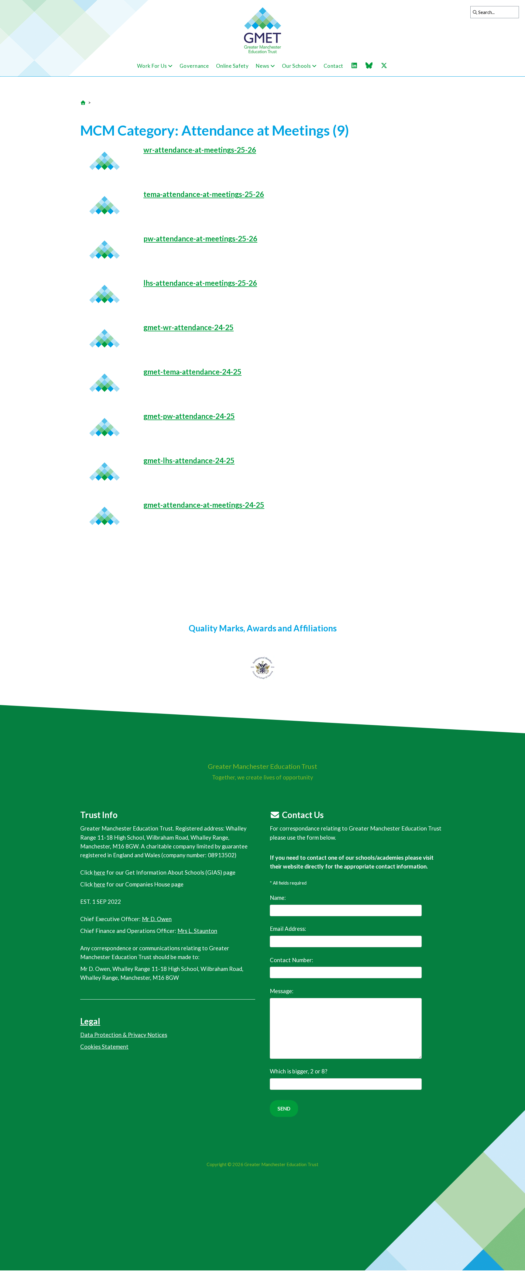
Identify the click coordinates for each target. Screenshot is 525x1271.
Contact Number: (291, 960)
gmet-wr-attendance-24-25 (188, 327)
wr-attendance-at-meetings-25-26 (199, 149)
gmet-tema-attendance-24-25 (192, 371)
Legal (90, 1021)
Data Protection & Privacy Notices (123, 1034)
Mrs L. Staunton (197, 930)
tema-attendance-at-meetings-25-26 (203, 194)
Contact (333, 66)
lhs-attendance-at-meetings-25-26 (200, 282)
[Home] (83, 102)
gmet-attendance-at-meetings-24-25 (203, 504)
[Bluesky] (372, 66)
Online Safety (232, 66)
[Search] (473, 12)
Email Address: (288, 928)
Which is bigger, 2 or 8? (298, 1071)
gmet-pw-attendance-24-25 (189, 416)
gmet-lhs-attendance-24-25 (189, 460)
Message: (281, 991)
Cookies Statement (104, 1046)
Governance (194, 66)
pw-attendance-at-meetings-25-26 (200, 238)
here (99, 872)
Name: (278, 897)
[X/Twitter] (387, 66)
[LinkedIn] (357, 66)
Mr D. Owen (157, 919)
